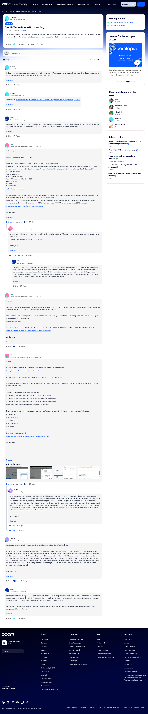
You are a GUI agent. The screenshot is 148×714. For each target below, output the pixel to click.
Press (43, 664)
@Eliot (17, 267)
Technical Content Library (133, 657)
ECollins (118, 118)
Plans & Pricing (102, 647)
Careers (43, 650)
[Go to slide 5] (127, 82)
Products (10, 11)
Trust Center (82, 708)
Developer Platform (47, 682)
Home (3, 11)
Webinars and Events (104, 654)
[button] (24, 31)
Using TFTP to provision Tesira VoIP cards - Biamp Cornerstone (27, 436)
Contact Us (128, 664)
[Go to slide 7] (134, 82)
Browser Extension (75, 650)
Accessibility (128, 668)
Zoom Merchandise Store (49, 689)
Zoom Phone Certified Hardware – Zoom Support (26, 239)
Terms (68, 708)
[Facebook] (26, 702)
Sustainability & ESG (48, 668)
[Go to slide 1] (116, 82)
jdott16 (117, 99)
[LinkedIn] (8, 702)
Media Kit (44, 675)
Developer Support (130, 671)
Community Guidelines (117, 26)
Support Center (129, 647)
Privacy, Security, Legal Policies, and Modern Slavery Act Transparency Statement (135, 677)
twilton (16, 490)
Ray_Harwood (120, 125)
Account (127, 643)
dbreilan (13, 17)
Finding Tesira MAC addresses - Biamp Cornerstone (23, 371)
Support (128, 634)
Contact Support (128, 4)
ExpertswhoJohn (121, 106)
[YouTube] (17, 702)
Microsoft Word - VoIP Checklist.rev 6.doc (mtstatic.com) (25, 206)
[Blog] (3, 702)
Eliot (11, 144)
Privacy (74, 708)
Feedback (127, 661)
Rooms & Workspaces (116, 161)
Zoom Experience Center (105, 657)
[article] (53, 76)
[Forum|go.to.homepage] (14, 4)
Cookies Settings (127, 708)
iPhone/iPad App (74, 657)
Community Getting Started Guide (121, 22)
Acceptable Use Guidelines (97, 708)
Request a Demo (102, 650)
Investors (44, 661)
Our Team (44, 647)
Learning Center (130, 650)
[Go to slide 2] (119, 82)
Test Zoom (128, 639)
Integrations (45, 654)
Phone (18, 11)
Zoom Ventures (46, 686)
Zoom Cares (45, 671)
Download (73, 634)
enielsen (13, 66)
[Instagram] (22, 702)
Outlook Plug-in (74, 654)
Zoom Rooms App (75, 643)
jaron (12, 118)
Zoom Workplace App (76, 639)
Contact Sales (101, 643)
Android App (73, 661)
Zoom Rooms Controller (77, 647)
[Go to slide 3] (121, 82)
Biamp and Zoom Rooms (14, 321)
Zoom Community (130, 654)
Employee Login (139, 708)
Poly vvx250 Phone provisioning (121, 150)
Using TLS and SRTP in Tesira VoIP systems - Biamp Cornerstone (28, 331)
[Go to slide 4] (124, 82)
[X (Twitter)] (12, 702)
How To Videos (46, 679)
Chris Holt (118, 112)
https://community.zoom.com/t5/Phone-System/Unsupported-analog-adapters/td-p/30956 (48, 100)
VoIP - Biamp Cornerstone (15, 189)
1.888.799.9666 (8, 688)
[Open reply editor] (53, 53)
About (43, 634)
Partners (44, 657)
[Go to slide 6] (130, 82)
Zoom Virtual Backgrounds (78, 664)
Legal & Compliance (113, 708)
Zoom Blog (44, 639)
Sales (99, 634)
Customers (44, 643)
